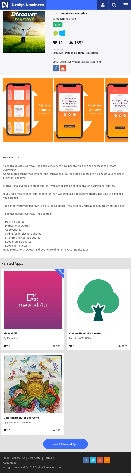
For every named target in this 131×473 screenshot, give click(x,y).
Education (92, 53)
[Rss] (107, 460)
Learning (96, 61)
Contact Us (18, 458)
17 (8, 345)
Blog (7, 458)
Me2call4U (10, 333)
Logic (63, 61)
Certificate (34, 458)
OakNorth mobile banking (85, 333)
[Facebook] (86, 460)
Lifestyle (58, 53)
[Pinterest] (100, 460)
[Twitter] (93, 460)
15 (8, 430)
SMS (55, 61)
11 (60, 41)
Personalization (74, 53)
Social (85, 61)
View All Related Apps (65, 444)
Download (74, 61)
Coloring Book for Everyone (21, 417)
